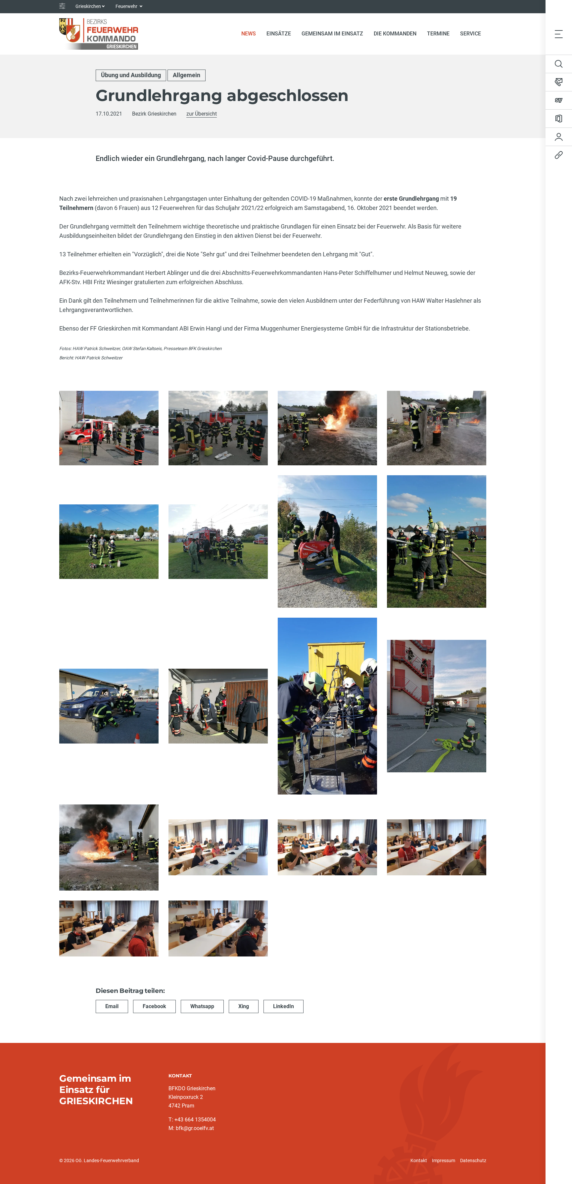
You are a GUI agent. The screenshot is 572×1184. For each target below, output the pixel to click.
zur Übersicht (201, 114)
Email (112, 1006)
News (251, 33)
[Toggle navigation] (559, 33)
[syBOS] (559, 100)
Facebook (154, 1006)
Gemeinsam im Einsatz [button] (332, 33)
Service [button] (470, 33)
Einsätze (278, 33)
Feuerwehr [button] (127, 6)
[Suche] (559, 64)
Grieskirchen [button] (88, 6)
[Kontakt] (559, 82)
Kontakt (418, 1160)
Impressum (443, 1160)
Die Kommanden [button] (395, 33)
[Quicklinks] (559, 155)
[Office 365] (559, 119)
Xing (243, 1006)
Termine (438, 33)
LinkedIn (283, 1006)
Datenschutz (473, 1160)
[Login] (559, 137)
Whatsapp (202, 1006)
